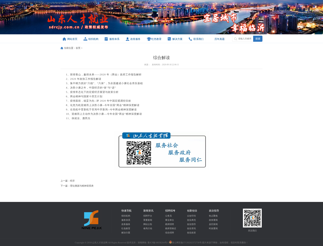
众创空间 (191, 216)
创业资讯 (191, 228)
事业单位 (169, 220)
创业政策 (191, 232)
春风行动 (147, 228)
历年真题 (219, 39)
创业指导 (191, 224)
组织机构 (93, 39)
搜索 (257, 38)
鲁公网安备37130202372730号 (187, 242)
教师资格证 (170, 228)
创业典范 (191, 220)
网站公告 (147, 224)
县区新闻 (213, 224)
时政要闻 (213, 228)
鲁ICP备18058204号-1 (158, 242)
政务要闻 (213, 220)
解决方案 (177, 39)
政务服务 (135, 39)
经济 (72, 181)
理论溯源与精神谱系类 (82, 186)
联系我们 (198, 39)
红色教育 (156, 39)
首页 (78, 48)
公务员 (168, 216)
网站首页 (72, 39)
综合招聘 (169, 232)
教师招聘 (169, 224)
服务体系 (114, 39)
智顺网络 (142, 242)
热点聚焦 (213, 216)
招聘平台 (147, 216)
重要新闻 (147, 220)
